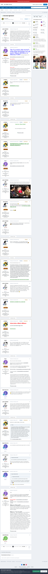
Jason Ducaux (5, 534)
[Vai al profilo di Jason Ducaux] (5, 538)
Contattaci (28, 566)
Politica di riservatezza (22, 566)
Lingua (16, 566)
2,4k (6, 348)
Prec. (4, 546)
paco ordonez (5, 28)
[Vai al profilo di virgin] (5, 344)
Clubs (24, 7)
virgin (5, 340)
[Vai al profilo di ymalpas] (3, 19)
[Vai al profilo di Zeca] (5, 51)
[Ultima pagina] (26, 23)
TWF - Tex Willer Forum (6, 4)
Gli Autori (12, 19)
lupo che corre (5, 389)
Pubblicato (14, 47)
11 (17, 546)
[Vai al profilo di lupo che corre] (5, 393)
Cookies (32, 566)
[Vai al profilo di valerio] (41, 25)
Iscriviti (45, 4)
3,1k (6, 211)
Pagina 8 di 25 (29, 24)
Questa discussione (41, 7)
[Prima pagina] (2, 23)
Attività (6, 7)
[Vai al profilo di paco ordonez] (5, 32)
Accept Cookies (36, 571)
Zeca (5, 47)
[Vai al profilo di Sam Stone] (5, 104)
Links (10, 7)
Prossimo (23, 546)
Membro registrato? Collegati (37, 4)
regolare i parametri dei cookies (25, 571)
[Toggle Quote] (11, 457)
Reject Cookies (43, 571)
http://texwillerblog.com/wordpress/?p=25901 (23, 369)
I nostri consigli (19, 7)
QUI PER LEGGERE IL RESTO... (17, 439)
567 (6, 57)
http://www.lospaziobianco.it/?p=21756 (21, 242)
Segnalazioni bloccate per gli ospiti (23, 1)
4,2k (6, 188)
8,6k (6, 89)
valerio (44, 24)
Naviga (3, 7)
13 (20, 546)
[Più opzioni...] (30, 29)
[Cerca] (46, 7)
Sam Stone (5, 100)
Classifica (13, 7)
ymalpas (6, 18)
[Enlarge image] (13, 75)
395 (6, 451)
